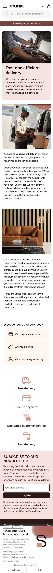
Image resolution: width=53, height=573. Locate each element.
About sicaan (13, 525)
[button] (49, 6)
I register (26, 495)
